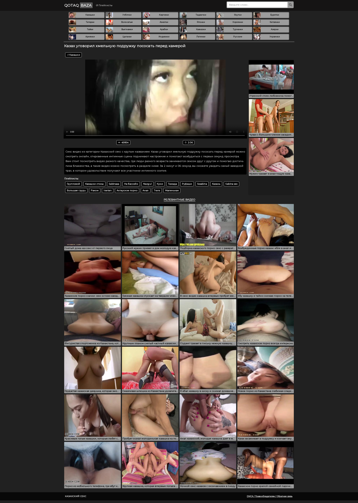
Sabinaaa (114, 184)
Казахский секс (75, 496)
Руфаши (187, 184)
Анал (146, 190)
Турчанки (238, 29)
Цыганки (127, 36)
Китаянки (275, 22)
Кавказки (201, 29)
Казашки (90, 15)
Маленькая (172, 190)
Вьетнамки (127, 29)
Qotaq (78, 5)
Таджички (201, 15)
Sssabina (202, 184)
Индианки (164, 36)
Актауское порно (127, 190)
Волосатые (127, 22)
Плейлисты (105, 5)
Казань (216, 184)
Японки (201, 22)
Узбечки (127, 15)
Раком (95, 190)
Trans (157, 190)
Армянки (90, 36)
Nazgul (147, 184)
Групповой (73, 184)
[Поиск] (291, 4)
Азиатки (164, 22)
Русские (237, 36)
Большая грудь (76, 190)
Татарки (90, 22)
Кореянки (238, 22)
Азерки (274, 29)
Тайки (90, 29)
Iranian (108, 190)
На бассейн (131, 184)
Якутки (238, 15)
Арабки (164, 29)
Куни (160, 184)
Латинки (200, 36)
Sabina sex (231, 184)
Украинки (275, 36)
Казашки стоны (94, 184)
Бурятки (274, 15)
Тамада (172, 184)
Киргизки (164, 15)
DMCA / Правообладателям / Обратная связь (269, 496)
